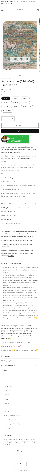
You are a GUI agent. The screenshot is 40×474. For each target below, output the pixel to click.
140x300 (15, 102)
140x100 (5, 98)
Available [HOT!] (8, 386)
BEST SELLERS (8, 395)
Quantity (3, 115)
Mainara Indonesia (17, 470)
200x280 (25, 102)
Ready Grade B (8, 391)
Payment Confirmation (10, 420)
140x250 (5, 102)
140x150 (15, 98)
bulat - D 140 (7, 111)
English (19, 463)
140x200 (25, 98)
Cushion (6, 403)
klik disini (11, 256)
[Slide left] (16, 75)
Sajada (6, 399)
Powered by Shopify (25, 470)
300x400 (15, 106)
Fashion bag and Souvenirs (12, 424)
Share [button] (5, 370)
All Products (7, 428)
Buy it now (20, 131)
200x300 (5, 106)
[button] (2, 10)
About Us (6, 411)
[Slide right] (24, 75)
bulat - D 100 (27, 106)
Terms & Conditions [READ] (12, 415)
